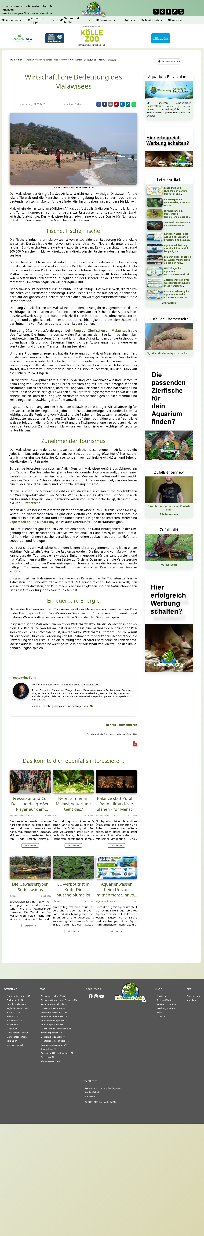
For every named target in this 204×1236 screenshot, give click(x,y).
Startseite (28, 59)
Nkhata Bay (46, 522)
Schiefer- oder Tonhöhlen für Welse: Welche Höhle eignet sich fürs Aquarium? (177, 261)
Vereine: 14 (12, 1040)
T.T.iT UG (112, 1101)
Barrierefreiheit (92, 1092)
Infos (128, 20)
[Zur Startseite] (130, 1001)
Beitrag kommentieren (121, 725)
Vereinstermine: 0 (15, 1044)
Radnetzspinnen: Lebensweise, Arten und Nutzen (177, 202)
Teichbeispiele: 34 (15, 1000)
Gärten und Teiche (71, 20)
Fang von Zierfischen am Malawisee (100, 331)
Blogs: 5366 (12, 1028)
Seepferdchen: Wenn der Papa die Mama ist (177, 224)
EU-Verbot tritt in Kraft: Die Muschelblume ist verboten (73, 892)
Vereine (176, 20)
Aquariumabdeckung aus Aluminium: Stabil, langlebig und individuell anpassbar (176, 250)
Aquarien (12, 20)
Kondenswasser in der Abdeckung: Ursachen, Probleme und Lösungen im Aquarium (177, 238)
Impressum (90, 1096)
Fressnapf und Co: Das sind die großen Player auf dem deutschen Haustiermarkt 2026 (30, 809)
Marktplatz (152, 20)
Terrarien (106, 20)
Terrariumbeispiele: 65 (17, 1004)
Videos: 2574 (12, 1016)
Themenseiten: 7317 (50, 1061)
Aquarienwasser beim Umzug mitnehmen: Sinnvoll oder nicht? (116, 892)
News (160, 1012)
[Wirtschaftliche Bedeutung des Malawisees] (73, 183)
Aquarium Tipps (37, 20)
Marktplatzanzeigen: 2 (17, 1032)
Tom (91, 705)
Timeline (161, 1016)
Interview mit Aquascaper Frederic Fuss (169, 508)
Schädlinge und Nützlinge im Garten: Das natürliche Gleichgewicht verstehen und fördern (177, 193)
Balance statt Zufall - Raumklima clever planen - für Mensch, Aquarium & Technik (116, 806)
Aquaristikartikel (50, 59)
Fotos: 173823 (13, 1012)
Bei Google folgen (171, 61)
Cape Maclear (20, 522)
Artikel (38, 59)
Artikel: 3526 (12, 1024)
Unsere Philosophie (166, 1004)
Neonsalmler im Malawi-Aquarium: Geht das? (73, 804)
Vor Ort (63, 59)
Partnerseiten (193, 996)
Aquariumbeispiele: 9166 (18, 996)
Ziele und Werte (164, 1000)
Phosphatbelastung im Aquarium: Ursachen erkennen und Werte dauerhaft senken (176, 296)
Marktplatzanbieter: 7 (17, 1036)
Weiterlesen (30, 845)
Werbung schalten (166, 1008)
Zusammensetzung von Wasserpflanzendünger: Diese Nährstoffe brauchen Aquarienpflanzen (177, 285)
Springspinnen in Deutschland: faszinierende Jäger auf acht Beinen (176, 215)
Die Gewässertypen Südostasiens (30, 886)
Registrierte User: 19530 (18, 1008)
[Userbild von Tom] (21, 697)
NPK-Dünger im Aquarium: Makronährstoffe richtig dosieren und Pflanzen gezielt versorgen (177, 274)
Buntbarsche (30, 503)
